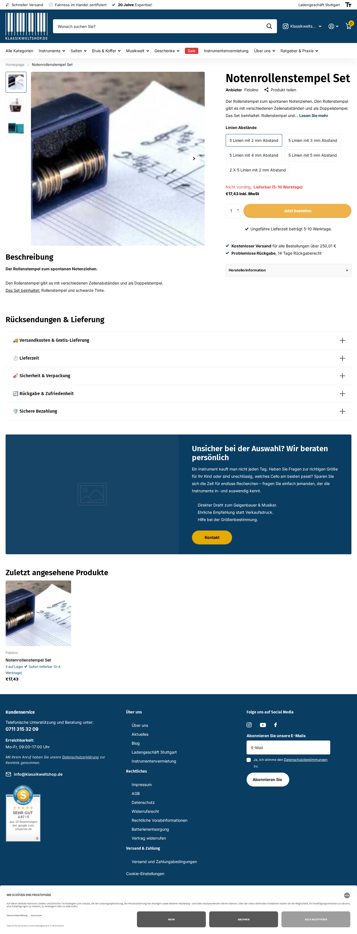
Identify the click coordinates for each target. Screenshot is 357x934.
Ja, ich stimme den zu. (290, 763)
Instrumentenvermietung (226, 50)
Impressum (142, 784)
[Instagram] (249, 724)
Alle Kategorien (19, 50)
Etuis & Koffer (104, 50)
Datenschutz (143, 802)
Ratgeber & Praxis (297, 50)
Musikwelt (135, 50)
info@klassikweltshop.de (38, 774)
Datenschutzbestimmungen (305, 760)
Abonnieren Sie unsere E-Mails (276, 735)
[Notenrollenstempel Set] (38, 613)
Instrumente (50, 50)
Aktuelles (140, 734)
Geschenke (165, 50)
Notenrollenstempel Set (28, 660)
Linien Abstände (241, 127)
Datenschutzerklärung (80, 757)
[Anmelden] (333, 26)
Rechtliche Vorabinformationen (159, 820)
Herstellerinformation (247, 270)
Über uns (262, 50)
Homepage (15, 64)
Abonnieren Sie (268, 779)
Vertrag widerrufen (149, 838)
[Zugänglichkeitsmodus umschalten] (348, 4)
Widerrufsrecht (145, 811)
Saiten (76, 50)
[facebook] (275, 725)
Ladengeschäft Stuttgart (154, 752)
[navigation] (16, 82)
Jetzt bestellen (298, 210)
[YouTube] (263, 725)
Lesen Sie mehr (313, 115)
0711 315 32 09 (22, 729)
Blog (136, 743)
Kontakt (212, 537)
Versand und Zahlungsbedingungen (164, 861)
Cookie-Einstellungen (145, 873)
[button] (239, 206)
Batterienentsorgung (150, 829)
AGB (136, 793)
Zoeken (269, 26)
